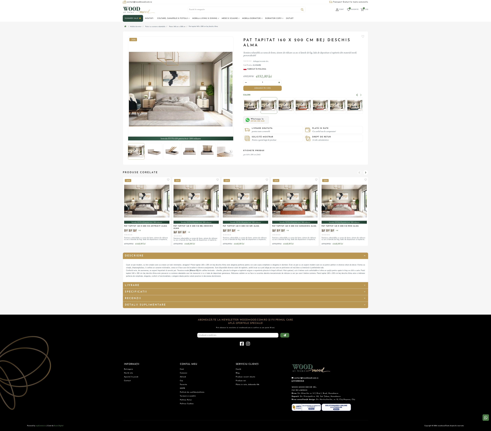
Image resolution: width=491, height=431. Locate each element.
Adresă (183, 377)
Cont (182, 369)
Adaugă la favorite (168, 180)
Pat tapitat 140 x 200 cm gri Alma (241, 226)
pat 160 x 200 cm (249, 154)
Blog (238, 373)
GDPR (182, 388)
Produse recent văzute (245, 377)
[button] (230, 151)
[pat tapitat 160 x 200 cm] (180, 89)
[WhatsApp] (486, 417)
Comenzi (183, 373)
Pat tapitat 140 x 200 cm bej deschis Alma (193, 227)
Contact (127, 381)
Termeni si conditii (188, 396)
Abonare (284, 335)
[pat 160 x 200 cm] (251, 106)
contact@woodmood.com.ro (306, 378)
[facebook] (241, 343)
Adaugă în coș (262, 88)
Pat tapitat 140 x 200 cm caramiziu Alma (294, 226)
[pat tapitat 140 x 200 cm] (126, 230)
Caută (302, 9)
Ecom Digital (58, 426)
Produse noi (241, 381)
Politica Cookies (187, 404)
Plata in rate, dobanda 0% (247, 384)
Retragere (128, 369)
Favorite (363, 36)
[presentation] (357, 95)
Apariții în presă (131, 377)
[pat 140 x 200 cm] (130, 230)
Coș (181, 381)
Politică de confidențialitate (192, 392)
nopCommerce (41, 426)
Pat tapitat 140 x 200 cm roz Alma (340, 226)
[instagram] (248, 343)
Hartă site (128, 373)
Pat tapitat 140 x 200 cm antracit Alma (145, 226)
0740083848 (298, 381)
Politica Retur (186, 400)
